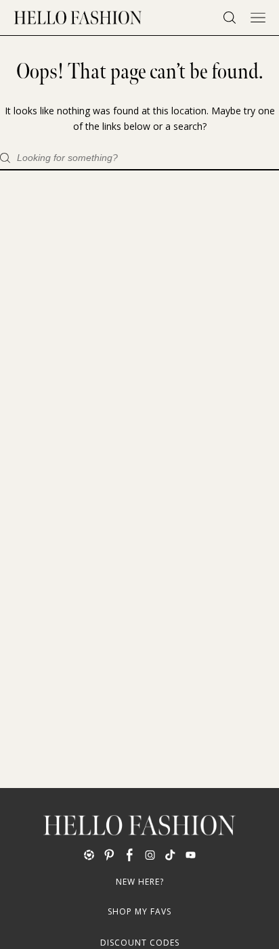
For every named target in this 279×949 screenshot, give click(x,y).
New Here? (140, 881)
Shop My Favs (139, 911)
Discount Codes (139, 942)
